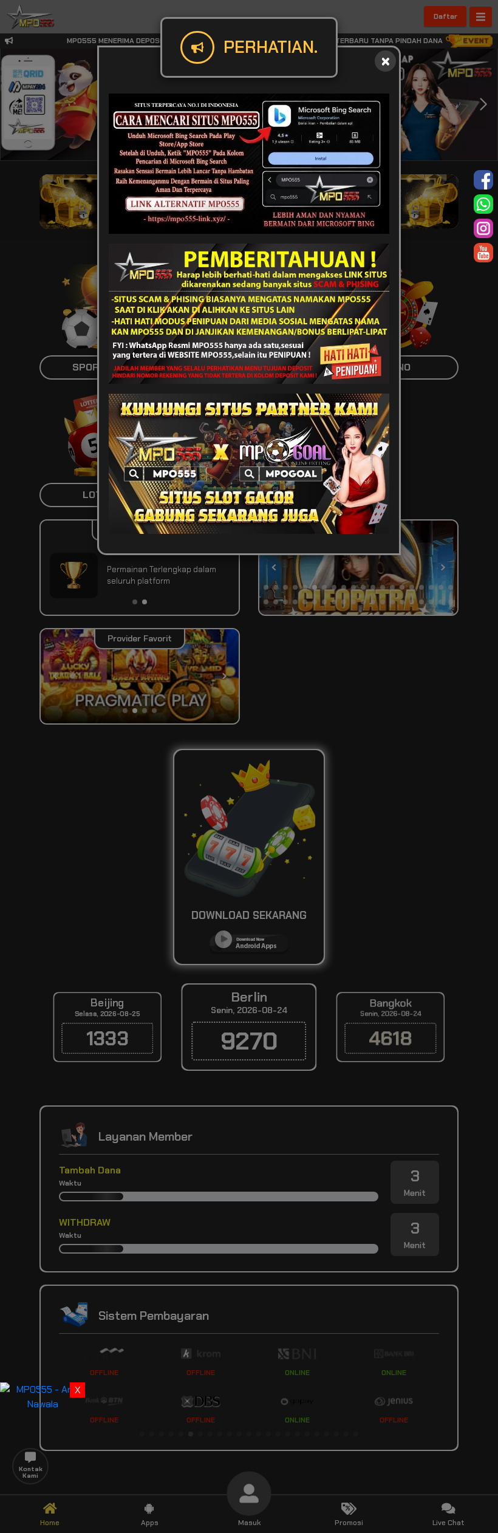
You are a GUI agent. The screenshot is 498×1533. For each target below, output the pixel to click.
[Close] (385, 61)
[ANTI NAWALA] (42, 1396)
